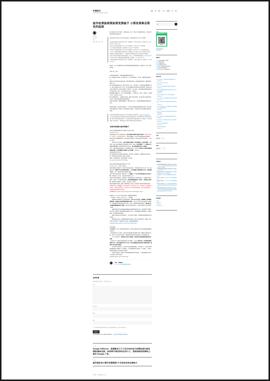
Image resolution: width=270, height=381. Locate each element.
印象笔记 (159, 69)
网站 (94, 320)
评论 (94, 284)
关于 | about (160, 170)
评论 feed (159, 204)
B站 (158, 61)
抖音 (158, 60)
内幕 (94, 41)
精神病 (168, 11)
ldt (157, 174)
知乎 (158, 63)
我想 (152, 11)
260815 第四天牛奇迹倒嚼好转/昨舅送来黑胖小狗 (167, 98)
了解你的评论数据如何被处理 (120, 334)
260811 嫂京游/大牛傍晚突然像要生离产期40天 (166, 116)
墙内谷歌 (159, 66)
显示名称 (95, 306)
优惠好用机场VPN (159, 48)
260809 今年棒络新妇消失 (162, 123)
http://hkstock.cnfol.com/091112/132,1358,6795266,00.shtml (123, 223)
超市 (102, 41)
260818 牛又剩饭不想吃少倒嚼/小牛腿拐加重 (166, 86)
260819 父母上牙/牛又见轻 (162, 82)
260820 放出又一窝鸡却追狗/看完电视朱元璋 (166, 79)
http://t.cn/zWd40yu (144, 115)
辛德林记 (97, 10)
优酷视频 (159, 67)
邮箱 (94, 313)
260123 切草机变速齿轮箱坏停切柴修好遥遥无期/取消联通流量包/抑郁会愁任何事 (167, 185)
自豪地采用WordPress (102, 374)
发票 (96, 41)
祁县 (159, 11)
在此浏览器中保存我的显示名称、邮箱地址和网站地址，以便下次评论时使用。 (111, 327)
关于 (176, 11)
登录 (158, 201)
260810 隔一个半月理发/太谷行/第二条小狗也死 (166, 119)
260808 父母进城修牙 (161, 126)
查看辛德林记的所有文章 (126, 264)
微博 (158, 64)
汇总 (163, 11)
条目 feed (159, 202)
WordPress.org (160, 205)
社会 (94, 39)
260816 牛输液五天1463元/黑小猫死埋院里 (166, 94)
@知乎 (116, 117)
